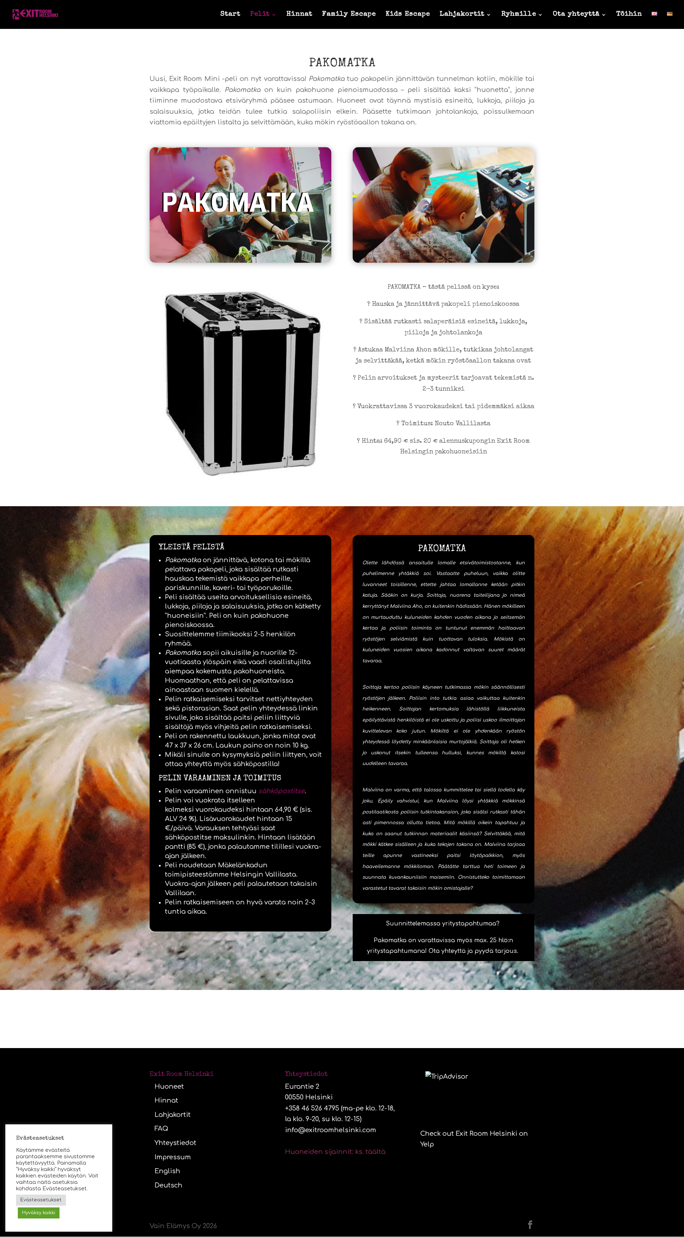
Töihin (629, 15)
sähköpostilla (255, 764)
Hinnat (299, 15)
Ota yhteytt (445, 951)
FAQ (161, 1128)
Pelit (260, 15)
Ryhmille (518, 15)
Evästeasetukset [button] (41, 1199)
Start (230, 15)
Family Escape (349, 15)
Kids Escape (407, 15)
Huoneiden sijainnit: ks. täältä (335, 1151)
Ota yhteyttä (576, 15)
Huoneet (169, 1086)
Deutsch (168, 1185)
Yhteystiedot (175, 1142)
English (167, 1171)
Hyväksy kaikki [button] (38, 1212)
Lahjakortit (462, 15)
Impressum (173, 1157)
